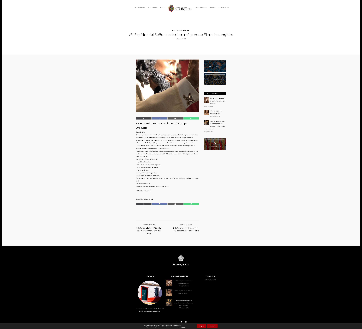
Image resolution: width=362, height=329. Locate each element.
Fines (162, 7)
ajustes (183, 327)
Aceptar (201, 326)
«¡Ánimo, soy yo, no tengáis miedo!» (183, 291)
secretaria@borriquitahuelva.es (152, 311)
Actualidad (223, 7)
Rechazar (212, 326)
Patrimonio (200, 7)
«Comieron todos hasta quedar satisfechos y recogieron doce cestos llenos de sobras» (183, 303)
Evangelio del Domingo (180, 30)
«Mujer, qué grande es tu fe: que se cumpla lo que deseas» (217, 101)
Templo (212, 7)
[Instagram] (186, 322)
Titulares (152, 7)
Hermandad (139, 7)
